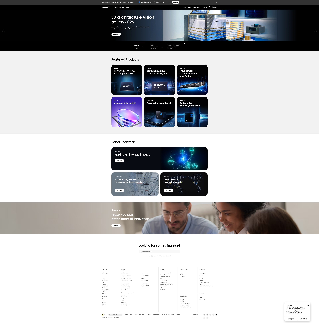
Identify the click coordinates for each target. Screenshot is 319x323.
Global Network (144, 280)
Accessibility (141, 314)
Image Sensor (105, 286)
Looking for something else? (159, 246)
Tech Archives (163, 286)
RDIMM (149, 256)
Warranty (123, 302)
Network (103, 304)
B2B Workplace (144, 284)
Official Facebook (210, 315)
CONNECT (162, 289)
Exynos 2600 (168, 256)
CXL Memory (104, 280)
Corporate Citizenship (185, 305)
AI (102, 298)
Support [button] (121, 7)
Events (181, 275)
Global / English (160, 2)
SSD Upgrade (124, 306)
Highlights (182, 299)
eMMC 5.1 (161, 256)
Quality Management (125, 275)
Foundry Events (163, 280)
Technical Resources (125, 286)
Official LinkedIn (213, 315)
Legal (131, 314)
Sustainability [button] (196, 7)
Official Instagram (204, 315)
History (201, 280)
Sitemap (178, 314)
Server (103, 300)
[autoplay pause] (184, 43)
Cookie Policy (289, 314)
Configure (291, 319)
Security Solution (105, 289)
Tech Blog (182, 276)
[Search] (141, 251)
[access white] (105, 314)
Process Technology (164, 275)
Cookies (135, 314)
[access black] (102, 314)
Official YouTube (216, 315)
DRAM (103, 275)
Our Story (202, 275)
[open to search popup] (209, 7)
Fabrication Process (125, 287)
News (181, 273)
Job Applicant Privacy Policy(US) (168, 314)
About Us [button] (204, 7)
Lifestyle (103, 307)
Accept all (304, 319)
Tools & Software (125, 296)
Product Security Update (126, 280)
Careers (201, 297)
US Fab (162, 288)
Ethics (201, 284)
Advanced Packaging (165, 276)
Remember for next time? (146, 2)
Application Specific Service (166, 284)
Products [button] (115, 7)
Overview (123, 295)
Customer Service (125, 277)
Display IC (104, 288)
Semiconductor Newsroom (205, 286)
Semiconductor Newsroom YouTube (207, 318)
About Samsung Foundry (166, 273)
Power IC (104, 291)
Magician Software (125, 304)
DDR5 (155, 256)
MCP (103, 282)
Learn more (116, 27)
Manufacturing (163, 282)
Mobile (103, 306)
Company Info (203, 273)
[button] (141, 46)
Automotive (104, 302)
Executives (202, 278)
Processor (104, 284)
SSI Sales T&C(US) (156, 314)
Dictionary (123, 289)
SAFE (162, 278)
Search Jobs (202, 299)
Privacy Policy (297, 312)
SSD (103, 277)
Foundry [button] (128, 7)
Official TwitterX (207, 315)
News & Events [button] (187, 7)
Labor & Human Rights (185, 303)
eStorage (104, 278)
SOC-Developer (144, 285)
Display (103, 293)
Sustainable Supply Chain (185, 307)
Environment (183, 301)
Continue (175, 2)
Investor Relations (204, 282)
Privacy (126, 314)
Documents (123, 298)
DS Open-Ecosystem (145, 275)
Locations (202, 293)
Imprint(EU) (149, 314)
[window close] (308, 305)
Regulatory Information (126, 278)
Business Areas (203, 277)
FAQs (122, 300)
